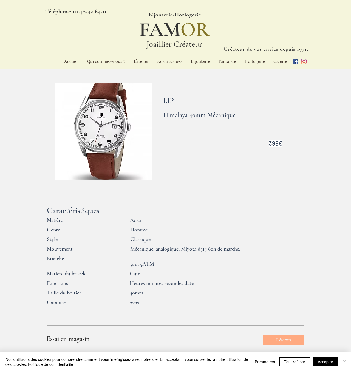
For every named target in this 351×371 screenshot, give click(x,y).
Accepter (325, 361)
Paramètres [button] (265, 361)
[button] (283, 340)
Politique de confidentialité (50, 364)
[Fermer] (344, 362)
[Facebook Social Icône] (295, 61)
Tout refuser (294, 361)
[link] (150, 339)
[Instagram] (304, 61)
